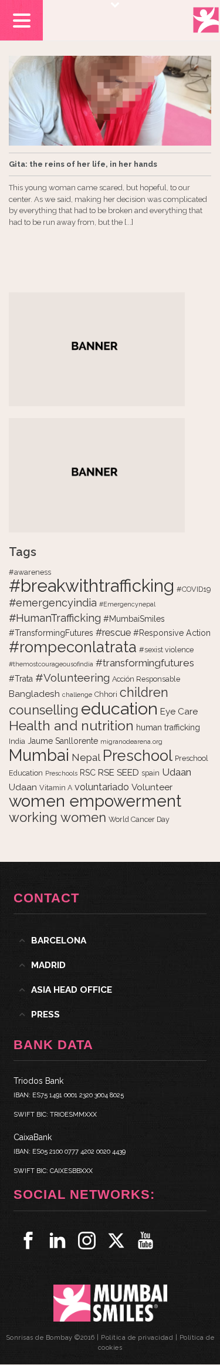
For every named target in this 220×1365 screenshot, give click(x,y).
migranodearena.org (131, 741)
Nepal (86, 757)
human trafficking (168, 727)
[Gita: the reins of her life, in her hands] (110, 101)
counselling (44, 709)
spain (150, 773)
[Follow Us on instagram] (87, 1240)
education (119, 709)
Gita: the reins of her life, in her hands (83, 164)
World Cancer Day (139, 819)
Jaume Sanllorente (63, 741)
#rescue (113, 632)
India (17, 741)
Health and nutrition (71, 725)
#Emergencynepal (127, 604)
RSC (88, 772)
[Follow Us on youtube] (145, 1240)
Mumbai (39, 755)
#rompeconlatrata (73, 647)
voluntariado (102, 787)
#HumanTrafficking (55, 618)
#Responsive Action (172, 633)
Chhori (105, 694)
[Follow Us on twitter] (116, 1240)
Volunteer (151, 787)
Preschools (61, 773)
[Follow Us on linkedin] (57, 1240)
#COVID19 (194, 589)
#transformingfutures (145, 663)
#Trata (21, 678)
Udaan (176, 772)
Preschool (137, 755)
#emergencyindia (53, 602)
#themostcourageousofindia (51, 664)
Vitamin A (55, 787)
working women (57, 817)
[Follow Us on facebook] (28, 1240)
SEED (128, 772)
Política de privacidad (137, 1338)
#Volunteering (72, 677)
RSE (106, 772)
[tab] (109, 940)
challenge (77, 694)
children (144, 692)
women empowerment (95, 800)
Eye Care (179, 711)
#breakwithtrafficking (91, 585)
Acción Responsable (146, 679)
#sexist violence (166, 649)
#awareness (30, 572)
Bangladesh (34, 694)
